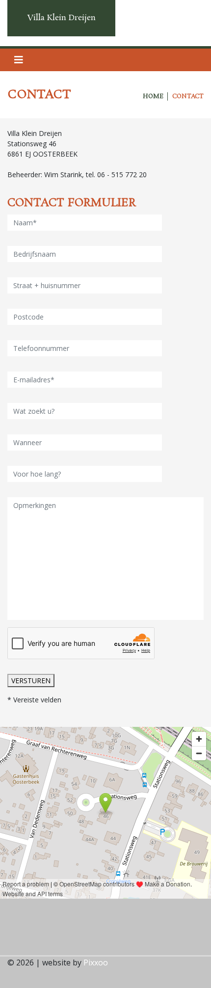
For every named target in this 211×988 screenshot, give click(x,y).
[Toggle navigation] (18, 60)
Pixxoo (95, 962)
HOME (153, 96)
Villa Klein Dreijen (61, 18)
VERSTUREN (31, 680)
